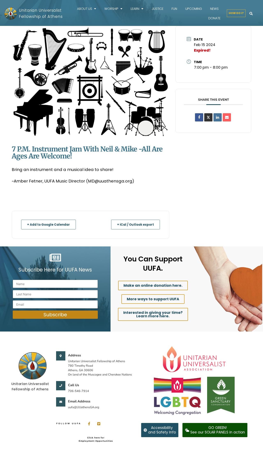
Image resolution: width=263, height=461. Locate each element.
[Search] (251, 13)
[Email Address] (60, 402)
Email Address (79, 401)
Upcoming (193, 9)
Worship (111, 9)
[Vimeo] (99, 423)
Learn (135, 9)
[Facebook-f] (89, 423)
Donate (214, 18)
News (214, 9)
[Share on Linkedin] (217, 117)
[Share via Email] (227, 117)
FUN (174, 9)
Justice (157, 9)
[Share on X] (208, 117)
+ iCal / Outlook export (135, 224)
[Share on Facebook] (199, 117)
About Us (84, 9)
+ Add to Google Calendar (48, 224)
